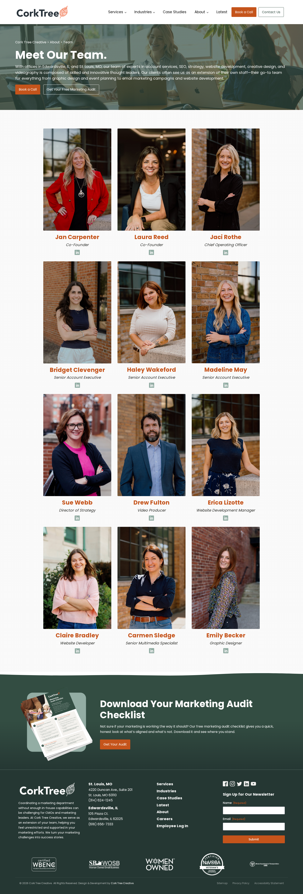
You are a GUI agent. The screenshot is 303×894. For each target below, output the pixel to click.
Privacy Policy (241, 883)
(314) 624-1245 (100, 800)
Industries (143, 11)
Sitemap (222, 883)
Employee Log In (172, 825)
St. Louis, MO (100, 784)
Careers (165, 818)
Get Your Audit (115, 744)
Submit (254, 839)
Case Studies (174, 11)
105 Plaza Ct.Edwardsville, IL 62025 (105, 816)
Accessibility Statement (269, 883)
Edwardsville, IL (103, 807)
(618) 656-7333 (100, 824)
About (200, 11)
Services (115, 11)
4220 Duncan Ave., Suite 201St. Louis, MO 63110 (110, 792)
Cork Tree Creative (122, 883)
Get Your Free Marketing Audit (71, 89)
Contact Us (271, 12)
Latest (221, 11)
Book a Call (244, 12)
